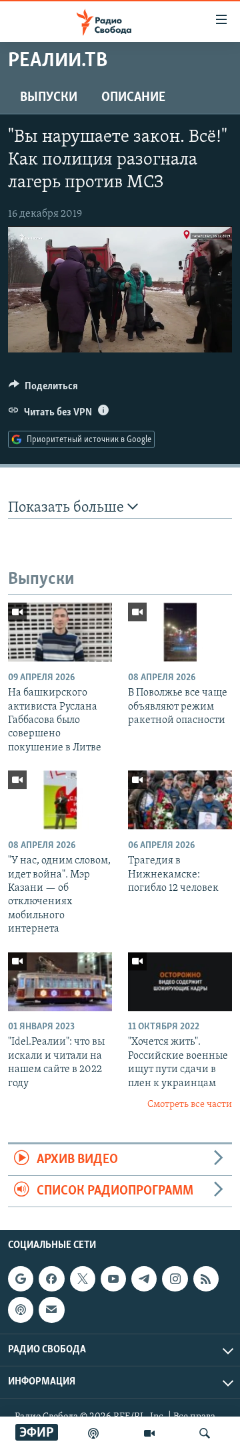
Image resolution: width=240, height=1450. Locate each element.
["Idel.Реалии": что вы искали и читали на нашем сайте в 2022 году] (60, 981)
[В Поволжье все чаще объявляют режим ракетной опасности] (180, 632)
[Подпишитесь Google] (20, 1278)
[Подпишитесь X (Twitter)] (82, 1278)
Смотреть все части (189, 1105)
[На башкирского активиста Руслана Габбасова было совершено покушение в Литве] (60, 632)
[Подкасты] (20, 1310)
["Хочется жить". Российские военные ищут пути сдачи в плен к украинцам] (180, 981)
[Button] (43, 389)
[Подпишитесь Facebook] (51, 1278)
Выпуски (48, 97)
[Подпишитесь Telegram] (144, 1278)
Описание (133, 97)
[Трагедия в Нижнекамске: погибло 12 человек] (180, 799)
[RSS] (206, 1278)
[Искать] (205, 1433)
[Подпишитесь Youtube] (113, 1278)
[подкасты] (93, 1433)
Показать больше (67, 508)
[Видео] (149, 1433)
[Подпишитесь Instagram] (174, 1278)
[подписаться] (51, 1310)
